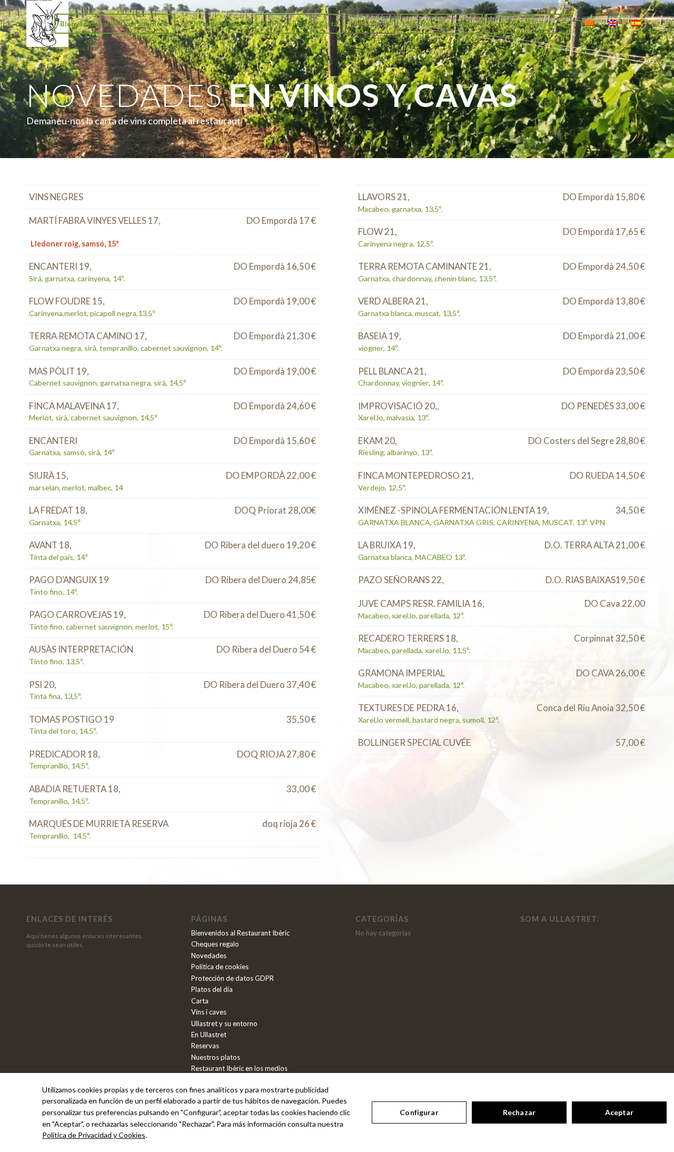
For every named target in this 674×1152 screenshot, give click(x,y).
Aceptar (619, 1112)
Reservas (205, 1045)
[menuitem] (114, 24)
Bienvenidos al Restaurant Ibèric (240, 933)
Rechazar (519, 1112)
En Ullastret (208, 1034)
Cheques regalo (215, 944)
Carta (200, 1001)
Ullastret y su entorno (224, 1023)
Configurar (419, 1112)
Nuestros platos (215, 1057)
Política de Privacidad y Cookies (93, 1134)
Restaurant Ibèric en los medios (239, 1068)
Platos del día (212, 989)
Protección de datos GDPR (232, 978)
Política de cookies (220, 966)
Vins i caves (208, 1012)
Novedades (208, 955)
